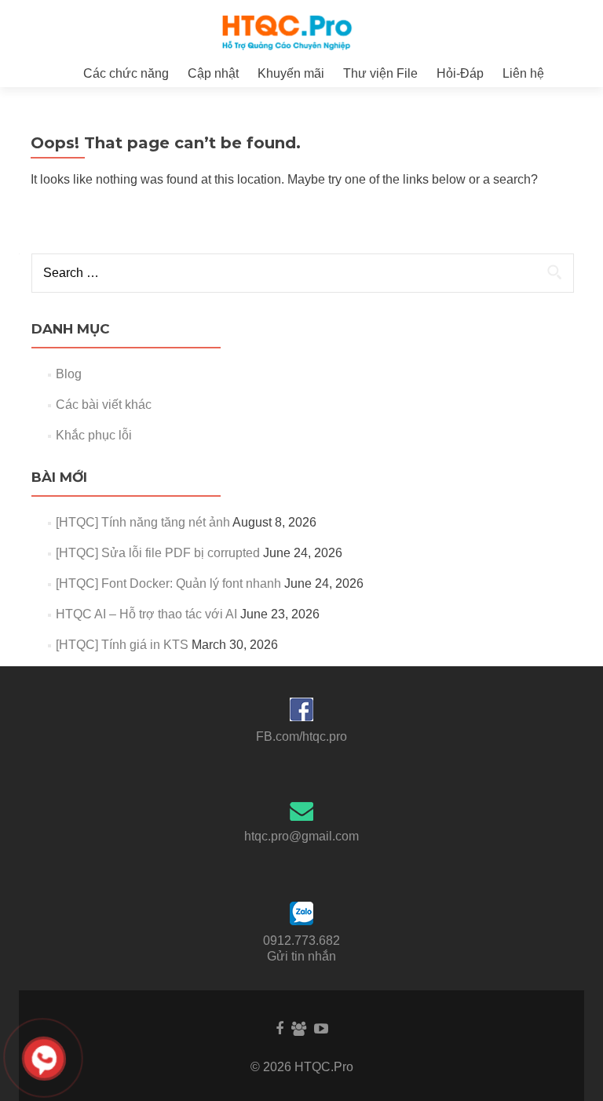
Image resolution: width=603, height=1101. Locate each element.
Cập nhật (213, 73)
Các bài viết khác (104, 404)
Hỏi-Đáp (460, 73)
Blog (69, 374)
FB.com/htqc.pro (301, 736)
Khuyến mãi (291, 73)
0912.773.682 (301, 940)
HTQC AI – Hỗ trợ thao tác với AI (146, 614)
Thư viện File (380, 73)
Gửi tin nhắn (301, 956)
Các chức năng (126, 73)
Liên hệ (523, 73)
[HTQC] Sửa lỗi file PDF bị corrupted (158, 553)
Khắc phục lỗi (94, 435)
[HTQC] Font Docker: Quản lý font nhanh (168, 583)
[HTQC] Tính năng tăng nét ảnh (143, 522)
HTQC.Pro (323, 1067)
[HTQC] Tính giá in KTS (122, 644)
